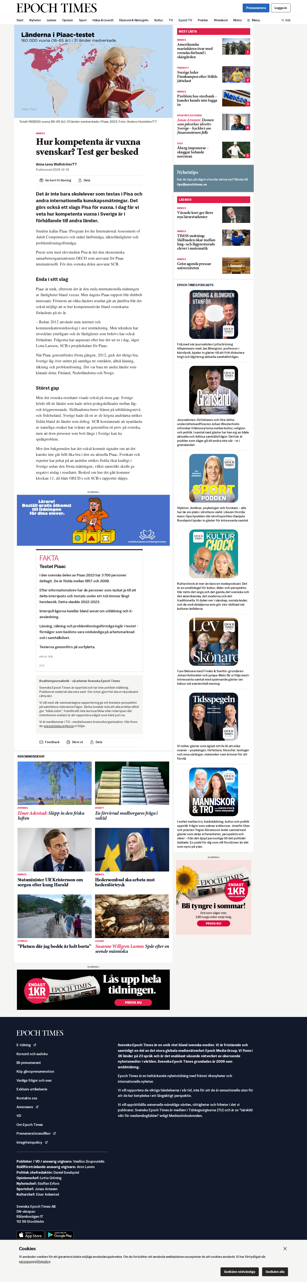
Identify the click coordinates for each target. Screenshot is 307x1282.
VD (18, 1116)
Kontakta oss (26, 1098)
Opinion (67, 20)
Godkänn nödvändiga (239, 1271)
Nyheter (35, 20)
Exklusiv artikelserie (31, 1089)
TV (171, 20)
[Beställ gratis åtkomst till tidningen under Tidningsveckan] (93, 520)
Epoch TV (185, 20)
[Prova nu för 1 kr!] (93, 990)
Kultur (158, 20)
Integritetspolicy (29, 1142)
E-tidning (23, 1045)
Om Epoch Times (29, 1125)
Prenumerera (256, 8)
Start (19, 20)
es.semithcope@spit (192, 184)
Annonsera (24, 1107)
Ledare (51, 20)
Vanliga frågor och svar (34, 1080)
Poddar (203, 20)
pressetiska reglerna (59, 726)
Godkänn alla (275, 1271)
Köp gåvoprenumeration (35, 1071)
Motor (237, 20)
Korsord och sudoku (32, 1054)
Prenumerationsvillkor (33, 1133)
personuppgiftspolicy (34, 1261)
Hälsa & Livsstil (103, 20)
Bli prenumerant (28, 1063)
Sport (83, 20)
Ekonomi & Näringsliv (133, 20)
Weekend (220, 20)
